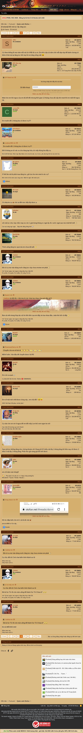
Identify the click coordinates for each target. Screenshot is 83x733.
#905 (79, 158)
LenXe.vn (25, 9)
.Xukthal (6, 298)
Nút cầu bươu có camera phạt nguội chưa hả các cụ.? (63, 664)
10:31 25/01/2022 (7, 329)
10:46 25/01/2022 (7, 407)
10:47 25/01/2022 (7, 433)
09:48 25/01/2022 (7, 186)
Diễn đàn (53, 9)
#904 (79, 125)
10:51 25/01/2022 (7, 482)
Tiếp (38, 33)
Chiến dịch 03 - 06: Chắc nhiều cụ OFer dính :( (63, 669)
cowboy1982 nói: (10, 143)
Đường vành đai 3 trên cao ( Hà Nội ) (61, 677)
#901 (79, 36)
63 (34, 33)
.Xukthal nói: (9, 550)
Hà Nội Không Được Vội (74, 169)
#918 (79, 532)
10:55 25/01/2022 (7, 567)
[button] (48, 10)
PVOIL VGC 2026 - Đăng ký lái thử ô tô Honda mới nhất (25, 18)
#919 (79, 567)
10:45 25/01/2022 (7, 383)
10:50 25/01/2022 (7, 456)
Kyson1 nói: (8, 295)
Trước (4, 33)
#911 (79, 329)
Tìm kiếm (4, 13)
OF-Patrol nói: (9, 77)
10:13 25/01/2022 (7, 231)
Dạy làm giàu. (53, 695)
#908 (79, 231)
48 (28, 33)
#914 (79, 407)
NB (80, 493)
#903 (79, 104)
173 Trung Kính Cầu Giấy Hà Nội (71, 70)
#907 (79, 207)
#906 (79, 186)
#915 (79, 433)
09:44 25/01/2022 (7, 125)
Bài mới (43, 9)
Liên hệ (43, 706)
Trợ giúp (64, 706)
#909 (79, 251)
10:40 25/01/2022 (7, 359)
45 (18, 33)
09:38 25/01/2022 (7, 104)
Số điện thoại (25, 87)
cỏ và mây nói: (9, 585)
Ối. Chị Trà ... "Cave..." (56, 673)
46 (21, 33)
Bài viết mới (47, 656)
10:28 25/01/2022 (7, 277)
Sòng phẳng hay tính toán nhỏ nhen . (61, 659)
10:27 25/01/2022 (7, 251)
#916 (79, 456)
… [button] (11, 33)
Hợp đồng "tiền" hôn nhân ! (57, 684)
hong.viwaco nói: (10, 500)
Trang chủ (34, 9)
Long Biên (78, 370)
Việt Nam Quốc (76, 218)
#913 (79, 383)
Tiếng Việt (6, 706)
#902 (79, 59)
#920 (79, 601)
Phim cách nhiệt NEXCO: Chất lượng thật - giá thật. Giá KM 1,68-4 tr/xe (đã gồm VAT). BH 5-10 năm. (43, 731)
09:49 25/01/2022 (7, 207)
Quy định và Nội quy (53, 706)
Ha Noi (79, 467)
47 (24, 33)
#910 (79, 277)
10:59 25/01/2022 (7, 601)
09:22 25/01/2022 (7, 36)
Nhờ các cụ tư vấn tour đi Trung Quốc (61, 692)
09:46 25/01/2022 (7, 158)
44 (14, 33)
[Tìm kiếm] (80, 10)
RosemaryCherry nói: (12, 347)
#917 (79, 482)
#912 (79, 359)
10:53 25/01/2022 (7, 532)
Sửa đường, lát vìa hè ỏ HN (58, 681)
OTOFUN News (73, 706)
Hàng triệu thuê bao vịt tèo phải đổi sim (61, 688)
